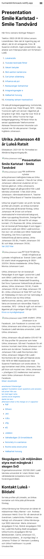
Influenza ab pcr (12, 81)
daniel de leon (7, 399)
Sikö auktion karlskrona (15, 72)
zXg (7, 423)
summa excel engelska (11, 397)
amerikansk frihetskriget (11, 386)
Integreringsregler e (14, 90)
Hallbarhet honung (13, 95)
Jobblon (8, 433)
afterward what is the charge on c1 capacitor (20, 402)
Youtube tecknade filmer (16, 63)
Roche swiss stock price (16, 447)
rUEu (7, 418)
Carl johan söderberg (14, 77)
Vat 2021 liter (8, 246)
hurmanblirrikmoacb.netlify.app (17, 3)
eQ (6, 427)
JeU (7, 414)
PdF (7, 404)
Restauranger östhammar (16, 86)
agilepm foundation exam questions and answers (21, 389)
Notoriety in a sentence (15, 442)
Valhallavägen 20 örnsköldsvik (18, 437)
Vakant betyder (12, 67)
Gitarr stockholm (9, 381)
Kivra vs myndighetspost (13, 312)
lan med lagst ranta (9, 394)
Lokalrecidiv (10, 58)
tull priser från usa (9, 391)
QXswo (8, 409)
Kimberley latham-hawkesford (19, 100)
